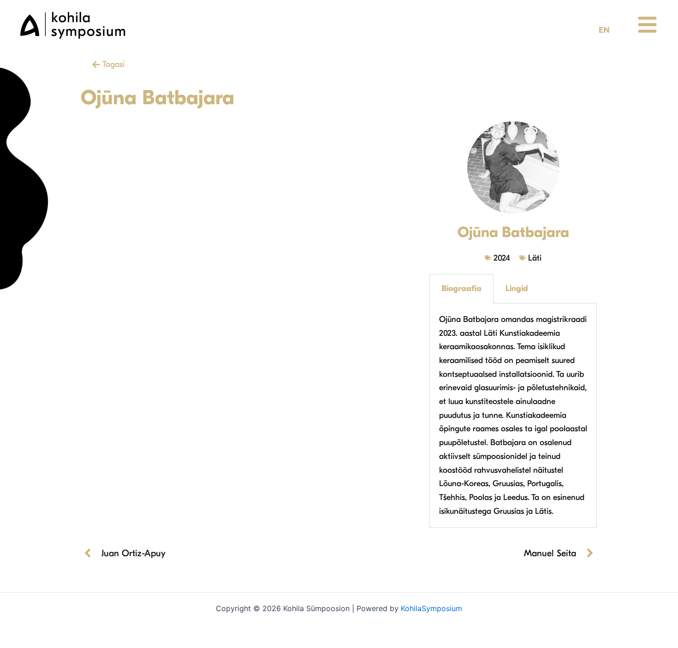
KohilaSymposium (431, 608)
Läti (534, 258)
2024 (502, 258)
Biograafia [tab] (461, 288)
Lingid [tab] (517, 288)
